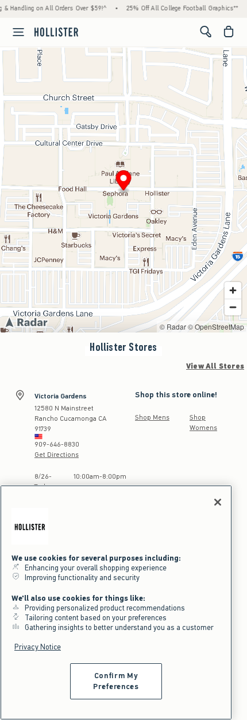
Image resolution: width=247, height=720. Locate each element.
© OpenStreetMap (216, 326)
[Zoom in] (233, 290)
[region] (116, 602)
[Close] (217, 502)
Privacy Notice (37, 647)
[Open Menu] (14, 32)
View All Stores (215, 366)
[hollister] (56, 32)
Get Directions (56, 454)
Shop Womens (203, 422)
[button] (124, 182)
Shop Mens (152, 417)
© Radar (173, 326)
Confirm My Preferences (115, 681)
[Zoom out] (233, 307)
